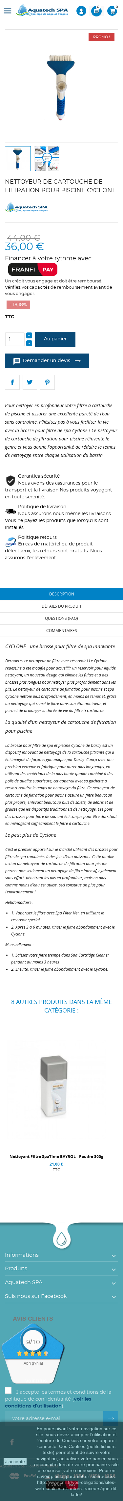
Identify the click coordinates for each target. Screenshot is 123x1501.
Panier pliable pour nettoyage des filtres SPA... (56, 1156)
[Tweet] (30, 382)
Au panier (55, 339)
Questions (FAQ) (61, 618)
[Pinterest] (47, 382)
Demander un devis (42, 361)
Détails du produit (62, 606)
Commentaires (61, 630)
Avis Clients (33, 1318)
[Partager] (12, 382)
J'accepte (15, 1461)
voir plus (36, 1380)
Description (61, 594)
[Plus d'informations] (92, 1182)
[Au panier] (21, 1182)
